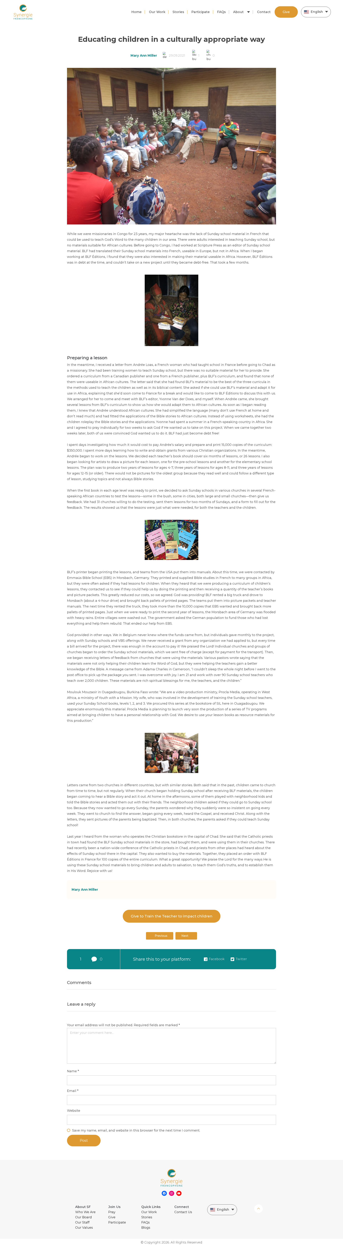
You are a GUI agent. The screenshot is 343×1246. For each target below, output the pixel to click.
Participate (200, 12)
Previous (161, 935)
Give (286, 12)
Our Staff (82, 1222)
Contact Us (183, 1212)
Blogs (145, 1228)
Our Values (84, 1228)
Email (72, 1091)
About (238, 12)
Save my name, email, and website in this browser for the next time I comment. (136, 1130)
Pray (111, 1212)
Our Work (157, 12)
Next (184, 935)
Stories (178, 12)
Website (73, 1111)
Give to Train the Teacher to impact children (171, 916)
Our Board (83, 1217)
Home (136, 12)
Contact (264, 12)
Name (73, 1071)
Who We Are (85, 1212)
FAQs (221, 12)
